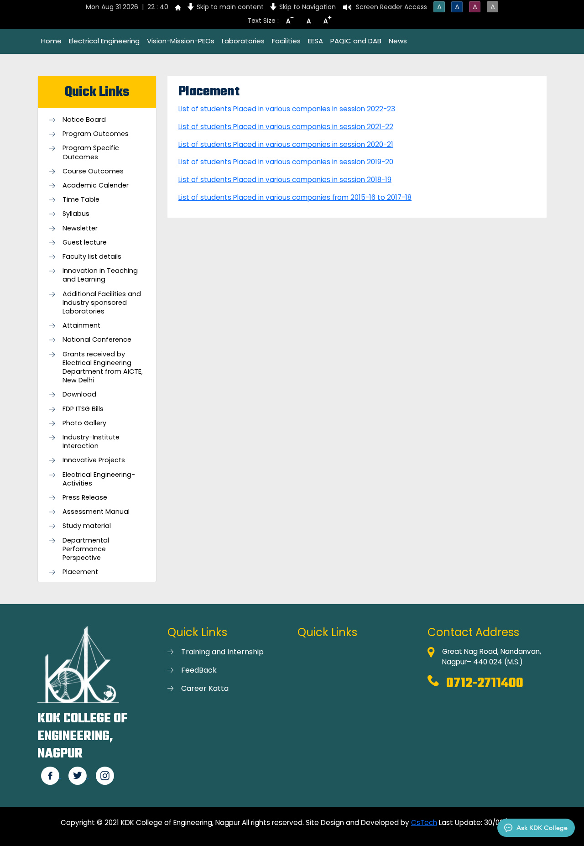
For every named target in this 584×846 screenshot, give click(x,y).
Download (79, 394)
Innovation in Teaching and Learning (100, 275)
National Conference (97, 339)
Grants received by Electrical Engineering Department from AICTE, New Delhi (103, 367)
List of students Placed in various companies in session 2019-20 (285, 162)
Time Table (81, 199)
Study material (87, 526)
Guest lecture (85, 242)
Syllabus (76, 213)
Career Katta (205, 688)
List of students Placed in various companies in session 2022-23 (286, 109)
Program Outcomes (96, 134)
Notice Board (84, 119)
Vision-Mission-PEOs (180, 41)
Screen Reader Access (391, 6)
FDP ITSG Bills (83, 409)
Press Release (85, 497)
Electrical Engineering (104, 41)
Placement (80, 572)
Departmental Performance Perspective (86, 549)
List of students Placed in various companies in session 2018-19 (284, 179)
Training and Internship (222, 652)
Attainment (81, 325)
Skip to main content (230, 6)
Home (51, 41)
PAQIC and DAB (355, 41)
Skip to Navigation (307, 6)
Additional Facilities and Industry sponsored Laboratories (102, 303)
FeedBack (199, 670)
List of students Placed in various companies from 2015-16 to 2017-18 (295, 197)
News (398, 41)
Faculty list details (92, 256)
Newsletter (80, 228)
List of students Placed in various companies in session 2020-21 (285, 144)
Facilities (286, 41)
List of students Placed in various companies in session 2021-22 (285, 126)
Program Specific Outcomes (91, 152)
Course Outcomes (93, 171)
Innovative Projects (94, 460)
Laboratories (243, 41)
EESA (315, 41)
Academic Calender (96, 185)
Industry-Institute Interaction (91, 441)
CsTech (424, 822)
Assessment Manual (96, 511)
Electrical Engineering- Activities (99, 479)
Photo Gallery (84, 423)
